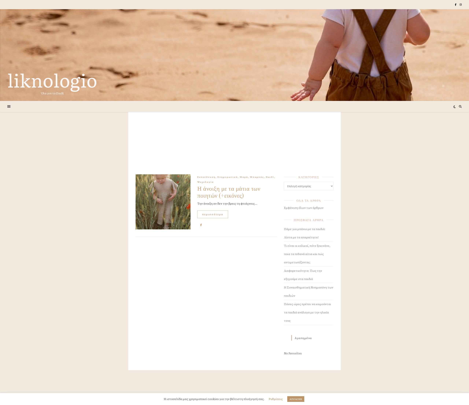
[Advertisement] (234, 146)
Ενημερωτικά (227, 177)
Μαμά (244, 177)
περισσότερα (212, 214)
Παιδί (270, 177)
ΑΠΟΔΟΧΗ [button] (295, 399)
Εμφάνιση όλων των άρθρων (304, 207)
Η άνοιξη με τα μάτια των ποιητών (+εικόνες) (228, 191)
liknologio (52, 79)
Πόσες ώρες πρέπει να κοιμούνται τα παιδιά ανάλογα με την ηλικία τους (307, 312)
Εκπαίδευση (206, 177)
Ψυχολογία (205, 182)
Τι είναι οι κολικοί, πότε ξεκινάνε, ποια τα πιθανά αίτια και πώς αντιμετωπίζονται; (307, 253)
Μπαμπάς (257, 177)
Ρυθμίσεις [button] (276, 399)
